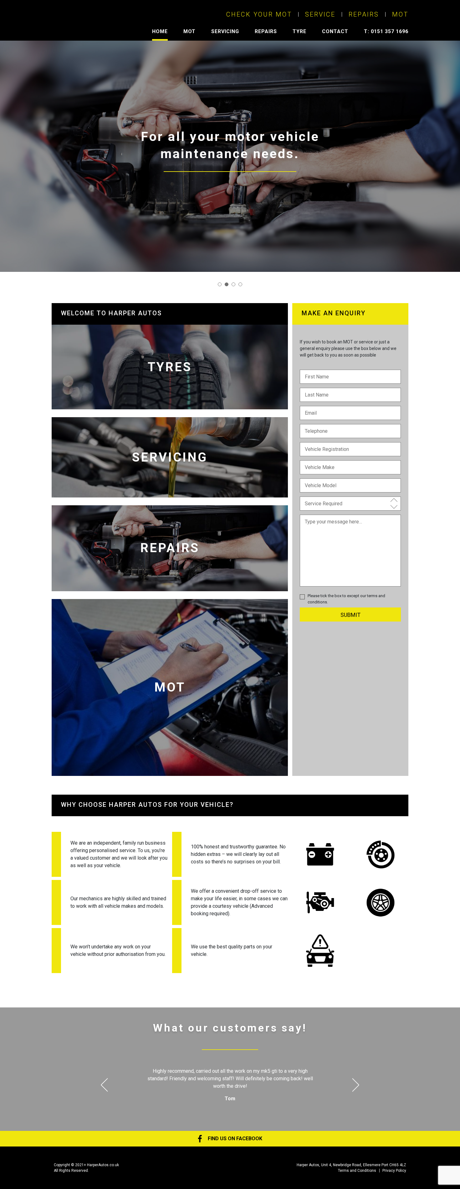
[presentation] (108, 1085)
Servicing (225, 31)
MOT (189, 31)
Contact (335, 31)
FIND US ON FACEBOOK (234, 1139)
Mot (400, 14)
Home (160, 31)
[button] (220, 284)
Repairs (364, 14)
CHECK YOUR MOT (259, 14)
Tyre (299, 31)
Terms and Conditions (357, 1170)
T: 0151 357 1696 (386, 31)
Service (320, 14)
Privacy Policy (394, 1170)
